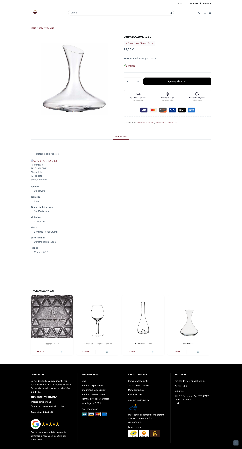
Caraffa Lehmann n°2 (143, 344)
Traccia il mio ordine (41, 401)
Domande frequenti (138, 381)
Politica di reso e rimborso (95, 394)
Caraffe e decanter (166, 123)
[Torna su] (235, 442)
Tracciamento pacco (138, 385)
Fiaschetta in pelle (52, 344)
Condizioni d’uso (136, 390)
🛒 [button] (62, 351)
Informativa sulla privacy (94, 390)
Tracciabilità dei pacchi (200, 3)
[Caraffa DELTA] (188, 316)
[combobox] (119, 12)
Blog (84, 381)
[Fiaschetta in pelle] (52, 316)
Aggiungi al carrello (177, 81)
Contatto (180, 3)
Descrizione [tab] (121, 136)
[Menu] (210, 12)
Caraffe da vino (145, 123)
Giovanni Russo (146, 43)
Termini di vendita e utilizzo (95, 398)
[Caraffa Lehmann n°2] (143, 316)
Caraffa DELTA (189, 344)
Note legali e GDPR (91, 403)
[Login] (199, 13)
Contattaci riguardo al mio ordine (47, 406)
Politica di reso (135, 394)
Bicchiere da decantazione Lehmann (97, 344)
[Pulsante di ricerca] (171, 13)
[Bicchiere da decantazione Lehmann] (97, 316)
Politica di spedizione (92, 385)
